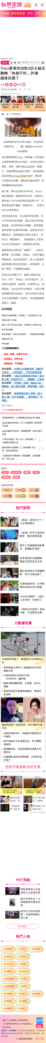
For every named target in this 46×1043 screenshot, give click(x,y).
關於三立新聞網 (10, 1020)
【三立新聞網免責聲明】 (13, 410)
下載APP (7, 490)
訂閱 (19, 490)
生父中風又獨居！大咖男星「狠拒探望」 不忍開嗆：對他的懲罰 (39, 799)
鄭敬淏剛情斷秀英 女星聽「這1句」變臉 (23, 685)
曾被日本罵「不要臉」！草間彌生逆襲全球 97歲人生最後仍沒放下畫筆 (28, 106)
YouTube (15, 176)
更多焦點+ (23, 926)
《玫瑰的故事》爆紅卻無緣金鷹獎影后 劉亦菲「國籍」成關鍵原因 (16, 808)
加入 (33, 490)
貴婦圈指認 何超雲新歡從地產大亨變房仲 (22, 750)
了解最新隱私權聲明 (25, 1039)
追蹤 (6, 496)
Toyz (20, 157)
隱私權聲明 (23, 1020)
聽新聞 (4, 62)
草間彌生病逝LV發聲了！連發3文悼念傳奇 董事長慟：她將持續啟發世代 (17, 106)
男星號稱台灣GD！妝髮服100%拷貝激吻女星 (22, 669)
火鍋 (27, 166)
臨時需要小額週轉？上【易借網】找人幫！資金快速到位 (19, 449)
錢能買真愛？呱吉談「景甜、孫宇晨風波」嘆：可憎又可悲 (16, 799)
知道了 (40, 1039)
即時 (30, 13)
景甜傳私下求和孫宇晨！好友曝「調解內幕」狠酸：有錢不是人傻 (39, 808)
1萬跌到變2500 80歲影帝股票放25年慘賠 (22, 735)
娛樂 (11, 58)
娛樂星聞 (4, 58)
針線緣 (5, 13)
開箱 (29, 200)
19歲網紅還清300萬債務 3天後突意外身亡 (23, 758)
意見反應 (7, 1027)
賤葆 (23, 176)
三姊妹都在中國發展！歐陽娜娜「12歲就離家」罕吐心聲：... (21, 457)
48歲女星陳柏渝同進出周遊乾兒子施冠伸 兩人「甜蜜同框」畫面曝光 (40, 106)
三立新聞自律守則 (11, 1024)
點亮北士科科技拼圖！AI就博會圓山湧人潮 (30, 914)
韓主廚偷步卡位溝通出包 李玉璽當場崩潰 (22, 743)
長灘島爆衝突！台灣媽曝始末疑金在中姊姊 (21, 418)
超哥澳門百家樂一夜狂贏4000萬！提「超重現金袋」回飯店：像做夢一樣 (11, 791)
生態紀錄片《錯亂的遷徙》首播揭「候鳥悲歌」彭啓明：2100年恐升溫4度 (5, 106)
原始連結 (5, 344)
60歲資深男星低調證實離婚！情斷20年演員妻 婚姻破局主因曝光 (34, 791)
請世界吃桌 (18, 13)
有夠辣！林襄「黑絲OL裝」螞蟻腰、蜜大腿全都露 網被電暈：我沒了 (23, 386)
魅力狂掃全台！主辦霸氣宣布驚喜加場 (30, 902)
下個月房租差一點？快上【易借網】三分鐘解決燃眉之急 (19, 441)
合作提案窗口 (26, 1024)
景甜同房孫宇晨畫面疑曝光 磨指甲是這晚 (22, 693)
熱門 (38, 13)
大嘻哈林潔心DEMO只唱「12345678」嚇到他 (16, 677)
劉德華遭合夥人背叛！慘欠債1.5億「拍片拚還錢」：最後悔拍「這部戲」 (22, 397)
